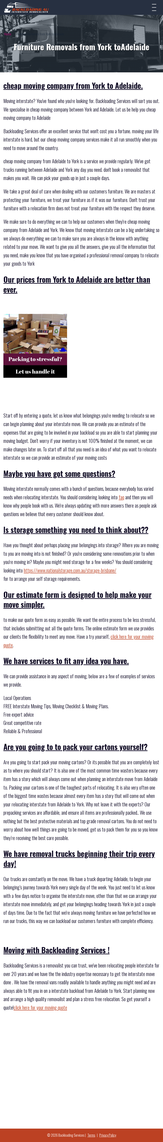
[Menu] (154, 7)
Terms (91, 1135)
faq (121, 497)
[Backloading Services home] (26, 7)
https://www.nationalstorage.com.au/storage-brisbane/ (70, 570)
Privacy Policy (107, 1135)
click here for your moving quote (40, 1007)
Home (7, 33)
